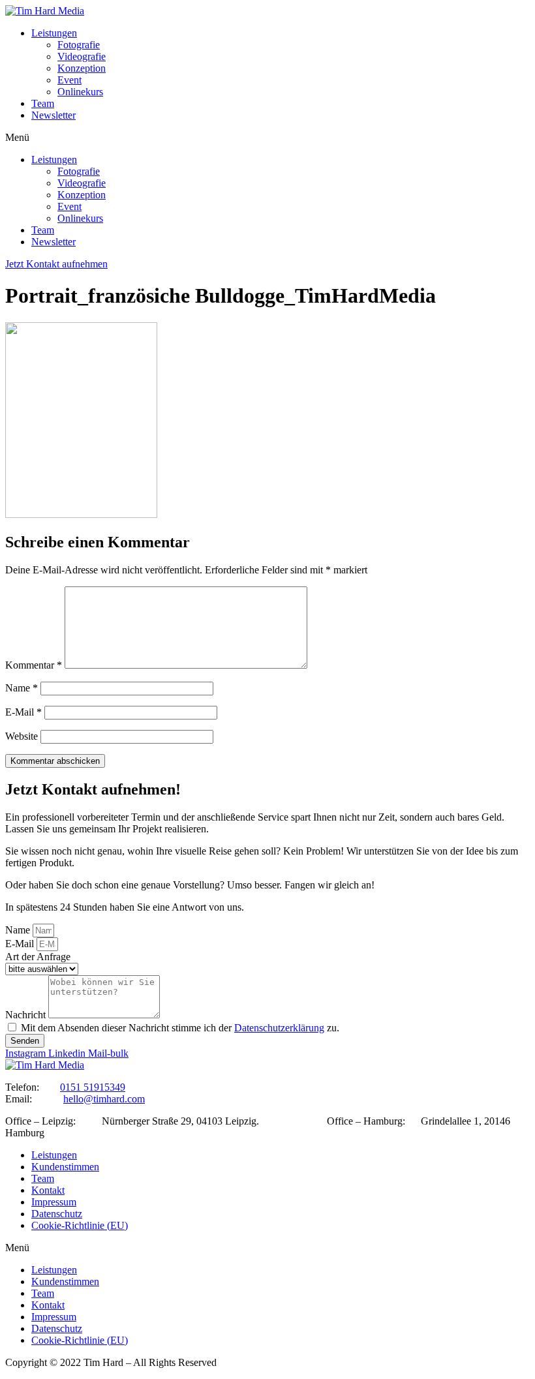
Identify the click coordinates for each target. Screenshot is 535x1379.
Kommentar (33, 665)
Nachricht (26, 1014)
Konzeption (81, 68)
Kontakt (48, 1190)
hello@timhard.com (104, 1098)
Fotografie (78, 44)
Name (21, 687)
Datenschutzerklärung (279, 1027)
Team (42, 103)
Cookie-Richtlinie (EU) (79, 1225)
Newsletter (53, 115)
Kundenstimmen (65, 1166)
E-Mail (23, 712)
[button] (267, 138)
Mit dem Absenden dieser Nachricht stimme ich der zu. (180, 1027)
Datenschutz (56, 1213)
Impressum (53, 1201)
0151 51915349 (92, 1087)
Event (69, 79)
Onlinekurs (80, 91)
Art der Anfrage (37, 956)
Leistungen (54, 32)
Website (21, 736)
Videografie (81, 56)
